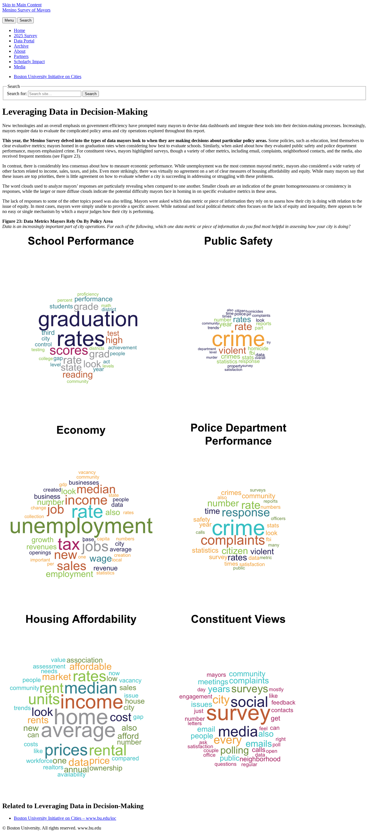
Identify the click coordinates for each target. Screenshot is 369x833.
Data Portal (24, 40)
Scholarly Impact (29, 61)
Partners (21, 56)
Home (19, 30)
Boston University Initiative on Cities (47, 76)
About (19, 51)
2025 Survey (25, 35)
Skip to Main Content (22, 4)
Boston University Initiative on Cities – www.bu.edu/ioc (65, 818)
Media (19, 66)
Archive (21, 46)
